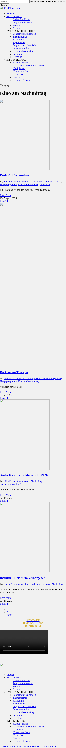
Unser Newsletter (21, 732)
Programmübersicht (23, 683)
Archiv (16, 689)
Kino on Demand (21, 741)
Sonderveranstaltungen (11, 484)
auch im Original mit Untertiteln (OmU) (41, 181)
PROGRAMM (14, 677)
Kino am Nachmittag (28, 184)
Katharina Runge (12, 181)
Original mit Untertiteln (24, 706)
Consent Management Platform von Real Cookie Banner (28, 746)
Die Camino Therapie (14, 372)
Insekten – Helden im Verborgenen (22, 578)
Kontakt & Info (20, 723)
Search (4, 5)
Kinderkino (35, 584)
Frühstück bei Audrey (14, 175)
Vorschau (45, 184)
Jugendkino (19, 703)
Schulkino (18, 715)
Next (8, 615)
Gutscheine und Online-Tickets (28, 726)
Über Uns (18, 735)
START (10, 674)
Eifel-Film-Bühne (12, 378)
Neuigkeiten (19, 729)
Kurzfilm (17, 718)
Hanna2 (8, 584)
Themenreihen (20, 697)
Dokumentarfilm (20, 584)
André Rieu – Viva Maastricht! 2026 (24, 475)
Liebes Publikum (21, 680)
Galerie (16, 738)
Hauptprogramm (8, 184)
